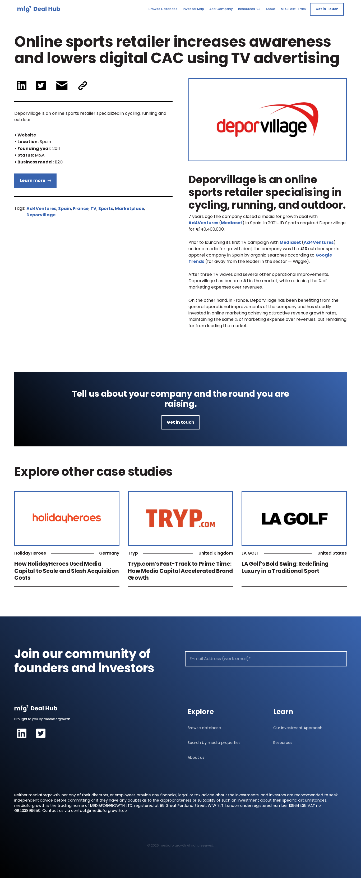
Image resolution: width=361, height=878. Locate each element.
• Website (25, 135)
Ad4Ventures (41, 208)
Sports (105, 208)
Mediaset (231, 223)
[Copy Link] (82, 85)
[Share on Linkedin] (21, 85)
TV (93, 208)
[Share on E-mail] (62, 85)
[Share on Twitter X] (41, 85)
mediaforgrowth (57, 719)
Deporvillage (40, 215)
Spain (64, 208)
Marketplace (129, 208)
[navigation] (38, 9)
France (81, 208)
